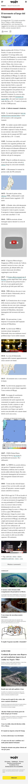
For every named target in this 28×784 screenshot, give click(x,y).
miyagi (14, 556)
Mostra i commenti (14, 564)
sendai (19, 556)
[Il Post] (14, 1)
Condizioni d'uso (14, 765)
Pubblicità (15, 761)
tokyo (17, 559)
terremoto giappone (7, 559)
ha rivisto (17, 455)
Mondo (3, 5)
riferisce (3, 196)
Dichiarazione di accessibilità (14, 766)
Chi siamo (7, 761)
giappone (9, 556)
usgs (21, 559)
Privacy (21, 761)
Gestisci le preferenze (14, 763)
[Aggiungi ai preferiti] (10, 31)
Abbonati (14, 778)
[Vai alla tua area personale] (26, 2)
